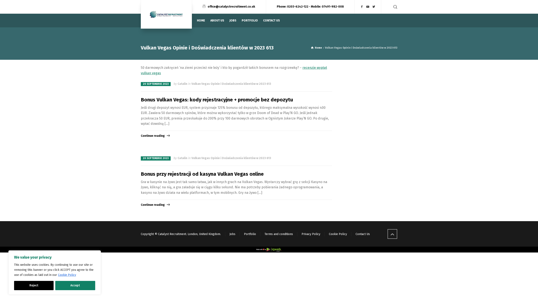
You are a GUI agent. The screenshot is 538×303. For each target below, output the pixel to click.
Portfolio (250, 234)
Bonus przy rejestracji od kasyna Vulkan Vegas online (202, 174)
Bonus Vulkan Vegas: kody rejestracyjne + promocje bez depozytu (217, 100)
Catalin (182, 84)
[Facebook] (362, 7)
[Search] (394, 6)
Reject (33, 285)
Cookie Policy (67, 275)
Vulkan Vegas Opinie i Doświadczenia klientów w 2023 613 (231, 84)
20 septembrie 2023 (156, 83)
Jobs (232, 234)
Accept (75, 285)
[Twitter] (374, 7)
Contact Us (363, 234)
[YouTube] (368, 7)
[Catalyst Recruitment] (166, 14)
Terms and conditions (279, 234)
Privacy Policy (311, 234)
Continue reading (153, 136)
